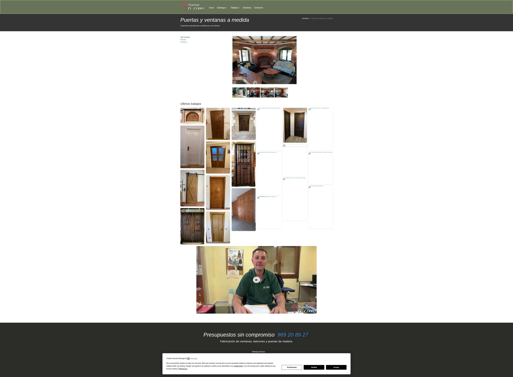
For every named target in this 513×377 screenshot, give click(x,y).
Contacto (258, 7)
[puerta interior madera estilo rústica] (218, 192)
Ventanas (305, 18)
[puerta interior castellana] (321, 129)
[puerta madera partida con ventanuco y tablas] (244, 164)
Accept (336, 367)
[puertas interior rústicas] (295, 125)
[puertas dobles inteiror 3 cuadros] (269, 212)
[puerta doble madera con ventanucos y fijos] (192, 226)
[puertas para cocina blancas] (269, 129)
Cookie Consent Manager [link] (175, 358)
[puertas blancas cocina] (269, 173)
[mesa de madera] (321, 207)
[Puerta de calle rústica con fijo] (321, 168)
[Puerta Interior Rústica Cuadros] (295, 160)
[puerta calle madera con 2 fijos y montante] (244, 124)
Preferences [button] (183, 369)
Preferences (292, 367)
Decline (314, 367)
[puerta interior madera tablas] (218, 124)
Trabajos (234, 7)
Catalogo (221, 7)
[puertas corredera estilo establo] (192, 188)
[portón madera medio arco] (192, 116)
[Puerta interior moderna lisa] (295, 199)
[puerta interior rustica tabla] (218, 227)
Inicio (211, 7)
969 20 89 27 (292, 335)
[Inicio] (193, 6)
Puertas (183, 40)
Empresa (247, 7)
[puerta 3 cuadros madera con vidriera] (218, 158)
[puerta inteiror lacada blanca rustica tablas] (192, 147)
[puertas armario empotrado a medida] (244, 209)
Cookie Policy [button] (238, 366)
